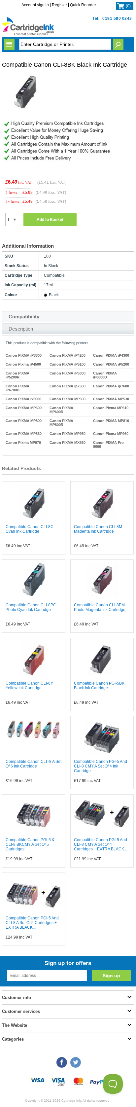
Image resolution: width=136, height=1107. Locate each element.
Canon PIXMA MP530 (111, 399)
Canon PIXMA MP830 (24, 434)
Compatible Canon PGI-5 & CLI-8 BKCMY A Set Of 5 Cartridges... (30, 844)
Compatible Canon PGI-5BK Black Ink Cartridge (99, 685)
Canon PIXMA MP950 (67, 434)
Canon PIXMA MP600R (61, 410)
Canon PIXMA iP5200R (17, 375)
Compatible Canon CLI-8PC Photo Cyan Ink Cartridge (31, 607)
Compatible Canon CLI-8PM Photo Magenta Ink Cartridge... (101, 607)
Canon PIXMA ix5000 (23, 399)
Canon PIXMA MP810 (111, 421)
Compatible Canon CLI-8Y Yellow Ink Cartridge (29, 685)
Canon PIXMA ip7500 (67, 386)
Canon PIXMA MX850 (67, 443)
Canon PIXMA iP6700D (17, 388)
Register (59, 5)
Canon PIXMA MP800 (24, 421)
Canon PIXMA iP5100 (67, 364)
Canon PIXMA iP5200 (111, 364)
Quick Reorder (83, 5)
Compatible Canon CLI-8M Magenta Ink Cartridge (98, 529)
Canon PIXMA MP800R (61, 423)
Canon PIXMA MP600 (24, 408)
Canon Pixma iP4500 (23, 364)
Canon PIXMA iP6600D (105, 375)
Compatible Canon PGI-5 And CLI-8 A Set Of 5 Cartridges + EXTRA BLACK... (32, 923)
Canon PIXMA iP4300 (111, 355)
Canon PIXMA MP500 (67, 399)
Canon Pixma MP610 (110, 408)
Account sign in (35, 5)
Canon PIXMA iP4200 (67, 355)
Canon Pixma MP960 (110, 434)
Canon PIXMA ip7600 (111, 386)
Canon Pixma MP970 (23, 443)
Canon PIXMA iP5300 (67, 373)
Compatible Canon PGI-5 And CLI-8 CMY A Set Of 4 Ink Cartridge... (100, 766)
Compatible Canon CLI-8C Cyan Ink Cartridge (29, 529)
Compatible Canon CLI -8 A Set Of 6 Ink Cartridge (33, 763)
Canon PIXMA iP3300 (24, 355)
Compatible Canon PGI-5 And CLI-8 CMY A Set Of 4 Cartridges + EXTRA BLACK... (100, 844)
